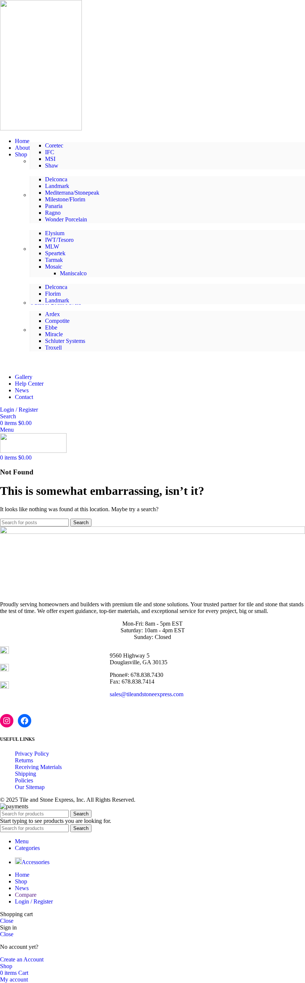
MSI (50, 159)
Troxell (53, 347)
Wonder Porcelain (66, 219)
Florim (53, 294)
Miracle (54, 334)
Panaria (53, 206)
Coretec (54, 145)
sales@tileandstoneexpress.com (146, 694)
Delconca (56, 179)
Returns (24, 760)
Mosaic (53, 266)
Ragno (53, 213)
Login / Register (34, 901)
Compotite (57, 321)
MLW (52, 246)
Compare (25, 895)
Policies (24, 780)
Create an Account (22, 959)
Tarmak (54, 260)
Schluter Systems (65, 341)
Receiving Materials (38, 767)
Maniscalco (73, 273)
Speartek (55, 253)
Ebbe (51, 327)
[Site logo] (41, 128)
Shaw (51, 165)
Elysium (54, 233)
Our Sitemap (30, 787)
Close (6, 921)
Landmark (57, 186)
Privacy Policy (32, 753)
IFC (49, 152)
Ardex (52, 314)
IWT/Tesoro (59, 240)
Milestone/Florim (65, 199)
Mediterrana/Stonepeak (72, 192)
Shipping (25, 773)
